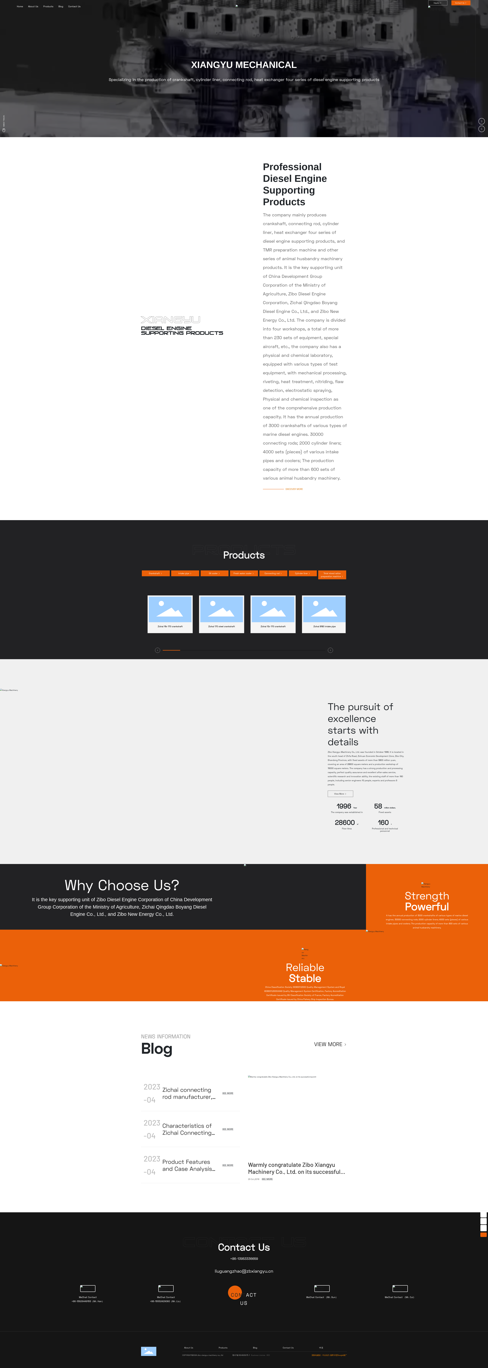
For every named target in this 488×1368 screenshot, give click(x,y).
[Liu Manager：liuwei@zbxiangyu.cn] (483, 1228)
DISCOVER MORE (294, 489)
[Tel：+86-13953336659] (483, 1214)
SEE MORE (227, 1093)
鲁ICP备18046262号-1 (241, 1355)
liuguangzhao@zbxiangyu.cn (244, 1271)
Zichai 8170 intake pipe (321, 626)
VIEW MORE (329, 1044)
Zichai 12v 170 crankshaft (218, 626)
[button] (481, 121)
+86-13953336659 (244, 1259)
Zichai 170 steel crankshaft (167, 626)
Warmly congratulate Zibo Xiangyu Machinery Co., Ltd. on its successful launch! (294, 1171)
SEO (268, 1355)
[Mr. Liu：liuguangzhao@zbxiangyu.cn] (483, 1221)
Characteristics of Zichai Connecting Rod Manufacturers (189, 1132)
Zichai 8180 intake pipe (270, 626)
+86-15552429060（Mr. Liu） (166, 1301)
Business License (258, 1355)
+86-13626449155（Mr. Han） (88, 1301)
